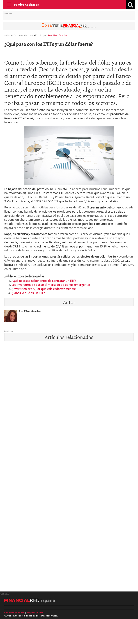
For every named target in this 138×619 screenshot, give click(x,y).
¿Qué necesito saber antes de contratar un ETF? (44, 281)
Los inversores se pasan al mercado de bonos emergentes (51, 285)
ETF (14, 35)
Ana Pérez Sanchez (58, 35)
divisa (8, 35)
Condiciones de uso (14, 612)
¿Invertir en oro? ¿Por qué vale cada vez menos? (44, 289)
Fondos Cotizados (26, 4)
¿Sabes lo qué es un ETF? (28, 293)
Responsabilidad (35, 612)
